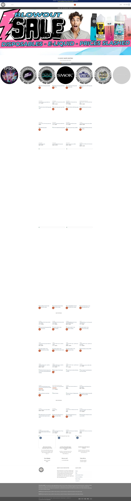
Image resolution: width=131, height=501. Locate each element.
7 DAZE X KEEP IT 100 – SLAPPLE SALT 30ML (72, 365)
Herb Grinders (54, 409)
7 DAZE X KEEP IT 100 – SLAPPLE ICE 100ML (72, 344)
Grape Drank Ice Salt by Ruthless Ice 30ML (71, 387)
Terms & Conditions (78, 476)
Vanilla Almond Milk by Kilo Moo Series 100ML (86, 144)
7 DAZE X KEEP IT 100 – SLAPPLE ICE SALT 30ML (86, 344)
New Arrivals (65, 8)
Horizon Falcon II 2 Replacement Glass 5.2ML (72, 410)
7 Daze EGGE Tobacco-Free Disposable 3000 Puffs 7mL (86, 323)
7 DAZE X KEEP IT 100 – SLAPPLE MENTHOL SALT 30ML (57, 365)
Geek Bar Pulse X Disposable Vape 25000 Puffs (71, 102)
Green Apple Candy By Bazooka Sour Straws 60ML (85, 387)
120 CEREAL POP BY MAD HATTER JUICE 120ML (44, 323)
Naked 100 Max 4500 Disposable (71, 123)
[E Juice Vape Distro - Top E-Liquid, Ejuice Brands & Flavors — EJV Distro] (5, 4)
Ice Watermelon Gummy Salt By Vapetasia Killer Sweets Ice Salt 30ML (45, 431)
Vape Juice (71, 8)
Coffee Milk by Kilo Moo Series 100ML (86, 123)
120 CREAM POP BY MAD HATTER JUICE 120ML (58, 323)
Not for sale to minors (79, 474)
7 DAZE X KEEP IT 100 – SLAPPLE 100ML (57, 344)
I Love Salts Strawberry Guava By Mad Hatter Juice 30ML (86, 410)
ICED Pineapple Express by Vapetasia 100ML (72, 431)
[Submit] (75, 5)
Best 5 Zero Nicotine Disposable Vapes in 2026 (47, 447)
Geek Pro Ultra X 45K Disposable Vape (45, 123)
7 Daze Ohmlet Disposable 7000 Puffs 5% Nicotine (45, 344)
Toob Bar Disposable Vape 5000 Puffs (58, 123)
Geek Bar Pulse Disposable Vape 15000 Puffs (58, 102)
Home (59, 8)
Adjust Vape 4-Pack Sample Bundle (57, 386)
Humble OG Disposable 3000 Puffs (44, 102)
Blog (76, 472)
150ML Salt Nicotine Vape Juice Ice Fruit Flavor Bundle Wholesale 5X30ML (45, 387)
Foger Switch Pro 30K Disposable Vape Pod (86, 102)
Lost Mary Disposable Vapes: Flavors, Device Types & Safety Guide (65, 448)
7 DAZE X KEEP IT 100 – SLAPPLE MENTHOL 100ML (44, 365)
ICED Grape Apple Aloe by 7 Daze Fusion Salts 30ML (57, 431)
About (76, 470)
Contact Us (77, 480)
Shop (61, 8)
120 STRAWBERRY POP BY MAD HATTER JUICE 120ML (71, 323)
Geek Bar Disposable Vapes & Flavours (84, 447)
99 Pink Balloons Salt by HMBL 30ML (85, 365)
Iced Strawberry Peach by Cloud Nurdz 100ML (86, 431)
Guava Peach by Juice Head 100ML (44, 409)
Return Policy (77, 478)
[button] (120, 4)
